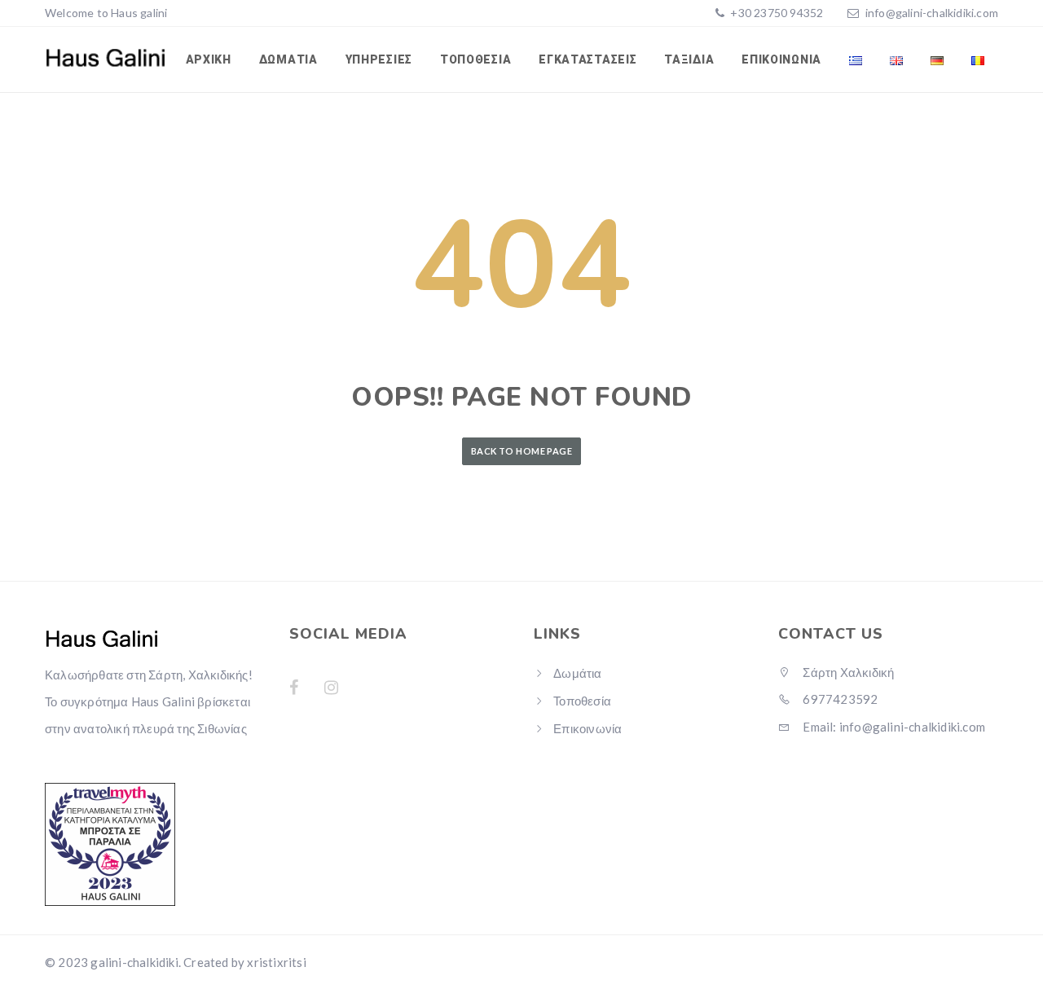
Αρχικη (208, 59)
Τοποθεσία (475, 59)
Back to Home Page (521, 451)
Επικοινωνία (781, 59)
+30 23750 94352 (775, 13)
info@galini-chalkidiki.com (931, 13)
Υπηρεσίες (378, 59)
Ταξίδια (689, 59)
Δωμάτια (288, 59)
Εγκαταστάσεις (587, 59)
